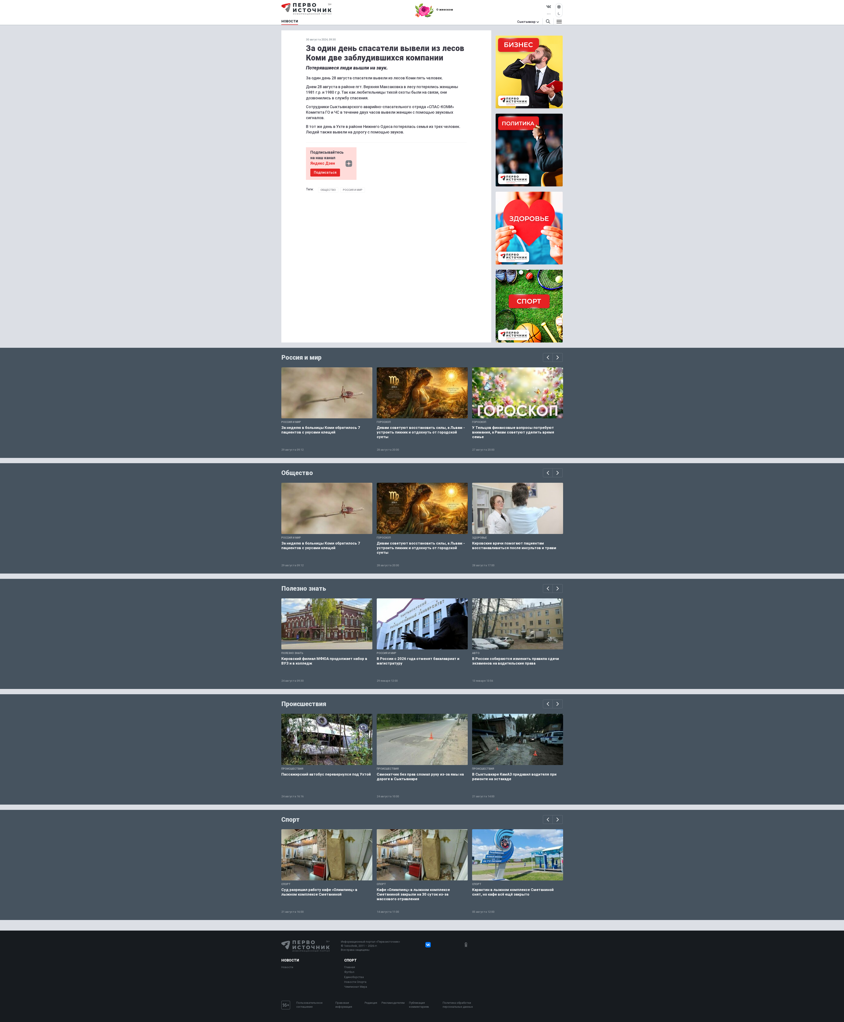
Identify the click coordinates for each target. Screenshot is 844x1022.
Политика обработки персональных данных (458, 1004)
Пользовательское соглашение (309, 1004)
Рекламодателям (393, 1002)
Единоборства (354, 977)
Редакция (371, 1002)
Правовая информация (343, 1004)
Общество (328, 189)
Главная (349, 967)
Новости (290, 960)
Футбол (349, 972)
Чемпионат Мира (355, 986)
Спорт (290, 819)
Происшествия (303, 704)
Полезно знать (303, 588)
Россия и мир (352, 189)
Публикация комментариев (419, 1004)
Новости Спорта (355, 982)
